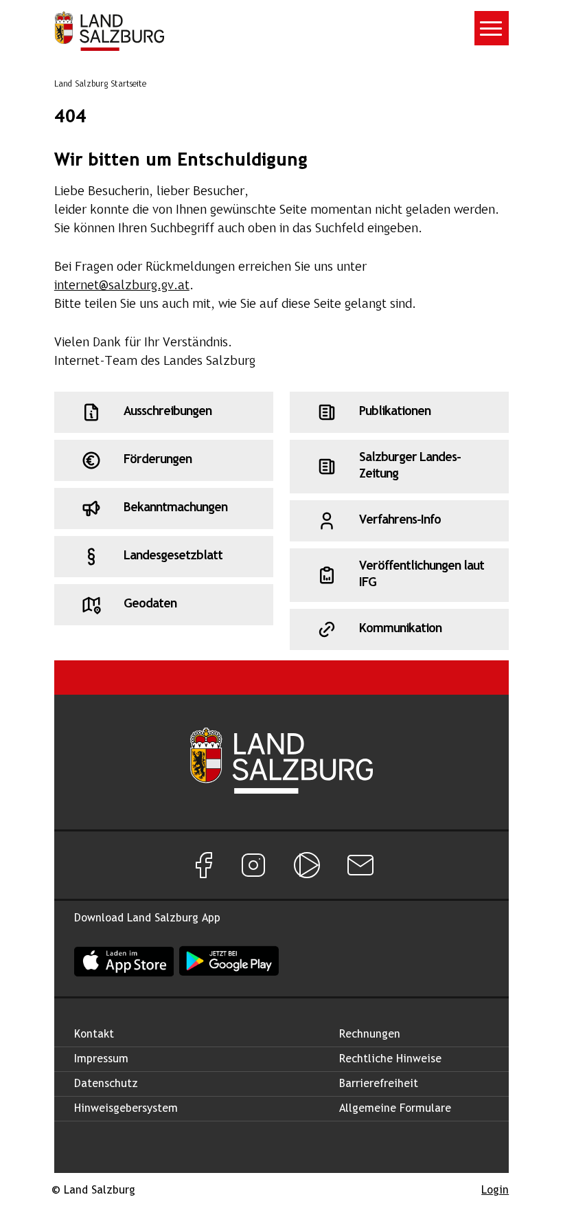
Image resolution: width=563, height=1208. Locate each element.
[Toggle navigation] (491, 28)
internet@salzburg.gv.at (121, 286)
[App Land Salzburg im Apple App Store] (124, 961)
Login (495, 1190)
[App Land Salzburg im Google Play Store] (229, 961)
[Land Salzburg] (109, 31)
